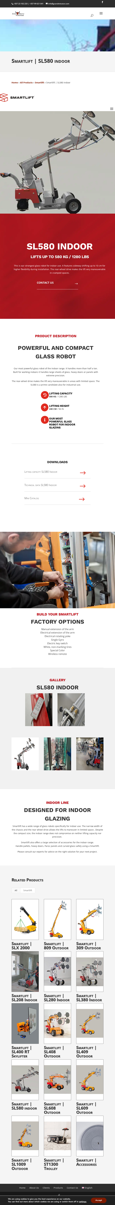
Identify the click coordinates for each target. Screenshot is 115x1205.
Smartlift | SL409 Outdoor (86, 1052)
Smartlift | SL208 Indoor (24, 997)
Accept (98, 1200)
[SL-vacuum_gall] (71, 726)
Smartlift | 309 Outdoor (88, 945)
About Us (34, 1187)
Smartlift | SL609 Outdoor (86, 1108)
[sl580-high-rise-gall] (57, 770)
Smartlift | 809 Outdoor (56, 945)
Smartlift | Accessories (86, 1162)
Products (58, 1187)
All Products (26, 82)
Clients (46, 1187)
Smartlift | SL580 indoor (24, 1106)
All (16, 890)
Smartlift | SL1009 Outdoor (22, 1164)
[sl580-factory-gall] (89, 770)
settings (82, 1201)
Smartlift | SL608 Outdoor (54, 1108)
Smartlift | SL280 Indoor (56, 997)
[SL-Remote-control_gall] (38, 726)
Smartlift (39, 82)
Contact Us (72, 1187)
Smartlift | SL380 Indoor (89, 997)
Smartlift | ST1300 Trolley (54, 1164)
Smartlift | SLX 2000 (22, 945)
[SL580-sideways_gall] (25, 770)
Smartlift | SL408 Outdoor (54, 1052)
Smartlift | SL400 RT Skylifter (22, 1052)
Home (15, 82)
